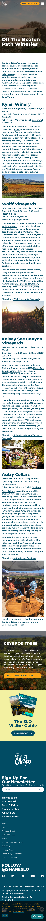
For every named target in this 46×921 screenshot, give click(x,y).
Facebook (7, 123)
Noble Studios (8, 900)
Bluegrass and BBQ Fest (26, 284)
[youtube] (32, 876)
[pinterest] (42, 876)
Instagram (37, 120)
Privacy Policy (8, 850)
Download (21, 733)
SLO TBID (6, 846)
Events (4, 827)
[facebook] (3, 876)
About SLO (8, 812)
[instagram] (22, 876)
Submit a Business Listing (12, 842)
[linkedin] (12, 876)
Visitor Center (10, 816)
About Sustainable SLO (20, 675)
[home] (4, 3)
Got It (5, 915)
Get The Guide (30, 3)
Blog (4, 823)
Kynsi (17, 129)
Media (4, 838)
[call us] (17, 3)
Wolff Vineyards (9, 226)
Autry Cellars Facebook (24, 558)
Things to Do (10, 797)
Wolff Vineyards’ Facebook (26, 299)
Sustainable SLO (8, 835)
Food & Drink (10, 805)
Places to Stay (10, 809)
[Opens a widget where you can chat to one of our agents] (37, 917)
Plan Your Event (8, 831)
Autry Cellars (8, 491)
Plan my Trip (9, 801)
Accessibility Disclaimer (12, 854)
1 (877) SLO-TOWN (9, 857)
